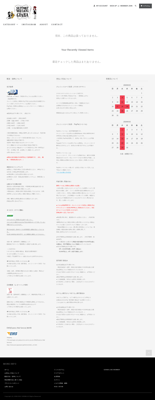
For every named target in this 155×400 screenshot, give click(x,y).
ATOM (61, 386)
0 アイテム (146, 6)
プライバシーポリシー (12, 383)
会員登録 (57, 376)
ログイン (57, 380)
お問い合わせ (9, 386)
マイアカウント (59, 373)
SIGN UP (113, 6)
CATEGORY (9, 24)
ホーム (7, 369)
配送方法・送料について (13, 376)
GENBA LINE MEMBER (112, 369)
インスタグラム (59, 369)
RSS (55, 386)
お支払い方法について (12, 373)
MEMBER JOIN (126, 6)
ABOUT (44, 24)
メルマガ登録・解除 (60, 383)
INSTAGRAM (29, 24)
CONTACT (57, 24)
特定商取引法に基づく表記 (13, 380)
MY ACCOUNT (102, 6)
